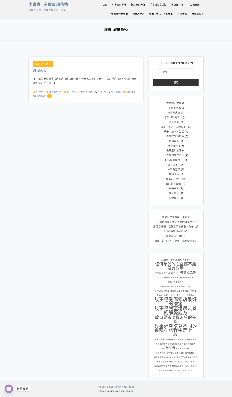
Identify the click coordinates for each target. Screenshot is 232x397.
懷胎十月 (174, 295)
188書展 (164, 260)
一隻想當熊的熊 (175, 260)
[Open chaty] (9, 389)
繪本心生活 (138, 14)
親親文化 (173, 362)
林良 (157, 344)
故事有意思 (174, 169)
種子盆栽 (116, 91)
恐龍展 (173, 291)
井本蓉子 (186, 260)
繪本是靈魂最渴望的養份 (186, 357)
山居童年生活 (173, 150)
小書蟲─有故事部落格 (48, 4)
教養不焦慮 (174, 112)
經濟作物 (91, 91)
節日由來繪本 (170, 357)
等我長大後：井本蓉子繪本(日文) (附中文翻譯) (176, 353)
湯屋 (163, 348)
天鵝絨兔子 (188, 273)
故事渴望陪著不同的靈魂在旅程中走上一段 (175, 330)
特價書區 (182, 14)
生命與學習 (180, 348)
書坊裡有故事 (178, 4)
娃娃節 (167, 278)
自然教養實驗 (173, 183)
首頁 (105, 4)
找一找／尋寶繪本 (186, 295)
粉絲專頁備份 (138, 4)
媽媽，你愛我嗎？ (175, 282)
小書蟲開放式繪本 (118, 14)
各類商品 (174, 174)
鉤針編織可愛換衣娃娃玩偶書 (166, 366)
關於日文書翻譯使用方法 (176, 217)
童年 (188, 348)
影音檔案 (174, 197)
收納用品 (173, 145)
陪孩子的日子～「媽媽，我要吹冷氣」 (176, 240)
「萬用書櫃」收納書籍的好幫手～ (176, 221)
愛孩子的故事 (191, 291)
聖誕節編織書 (162, 362)
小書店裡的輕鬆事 (174, 136)
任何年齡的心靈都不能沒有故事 (175, 266)
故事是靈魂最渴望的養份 (175, 319)
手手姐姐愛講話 (158, 4)
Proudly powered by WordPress (116, 386)
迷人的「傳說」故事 (185, 362)
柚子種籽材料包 (76, 91)
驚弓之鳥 (189, 371)
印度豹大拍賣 (167, 273)
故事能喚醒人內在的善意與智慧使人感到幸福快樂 (175, 339)
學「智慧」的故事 (162, 291)
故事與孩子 (198, 14)
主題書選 (195, 4)
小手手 (40, 91)
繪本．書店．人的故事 (161, 14)
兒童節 (158, 273)
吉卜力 (176, 273)
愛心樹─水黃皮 (163, 295)
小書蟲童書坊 (119, 4)
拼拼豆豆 (174, 188)
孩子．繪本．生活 (174, 131)
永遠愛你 (192, 344)
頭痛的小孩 (179, 371)
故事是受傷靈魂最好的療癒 (175, 301)
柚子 (100, 91)
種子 (106, 91)
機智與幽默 (182, 344)
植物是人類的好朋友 (168, 344)
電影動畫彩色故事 (166, 371)
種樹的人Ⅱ (40, 71)
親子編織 (174, 122)
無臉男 (170, 348)
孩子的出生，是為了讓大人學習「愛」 (176, 286)
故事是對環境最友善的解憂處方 (175, 310)
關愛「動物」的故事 (188, 366)
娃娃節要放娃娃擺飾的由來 (182, 278)
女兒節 (161, 278)
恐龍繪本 (180, 291)
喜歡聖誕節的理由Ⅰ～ (176, 236)
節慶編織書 (159, 357)
